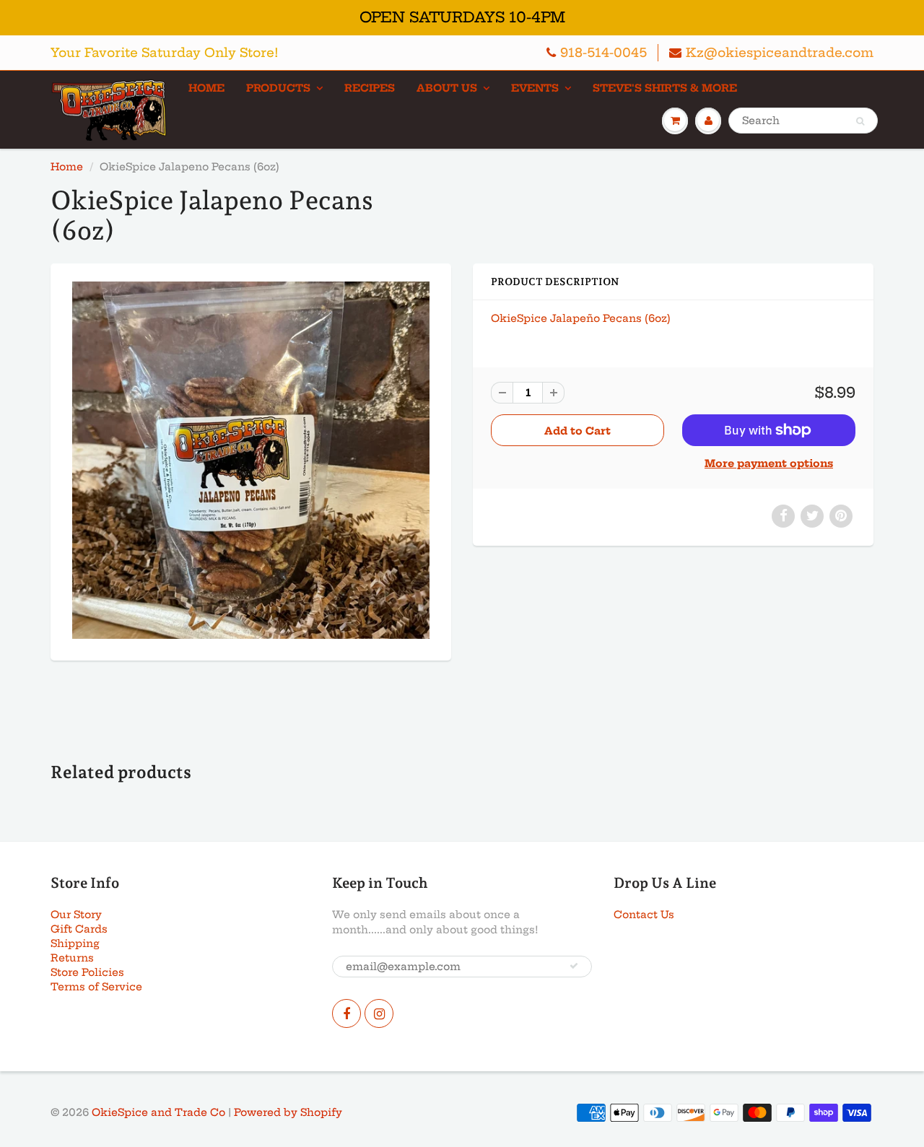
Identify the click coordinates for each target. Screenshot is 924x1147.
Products (278, 88)
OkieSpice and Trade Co (158, 1112)
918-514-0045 (603, 52)
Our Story (76, 914)
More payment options (769, 463)
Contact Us (644, 914)
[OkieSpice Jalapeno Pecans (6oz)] (251, 460)
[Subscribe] (574, 965)
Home (206, 88)
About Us (447, 88)
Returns (72, 957)
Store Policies (87, 972)
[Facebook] (346, 1013)
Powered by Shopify (288, 1112)
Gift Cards (79, 929)
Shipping (75, 943)
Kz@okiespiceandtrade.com (779, 52)
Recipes (369, 88)
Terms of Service (96, 986)
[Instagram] (379, 1013)
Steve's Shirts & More (665, 88)
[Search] (860, 121)
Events (535, 88)
